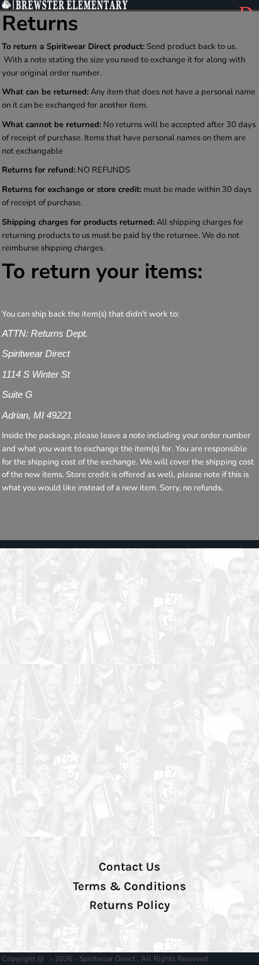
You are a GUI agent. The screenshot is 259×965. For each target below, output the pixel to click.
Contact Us (129, 867)
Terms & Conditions (129, 886)
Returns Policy (129, 905)
